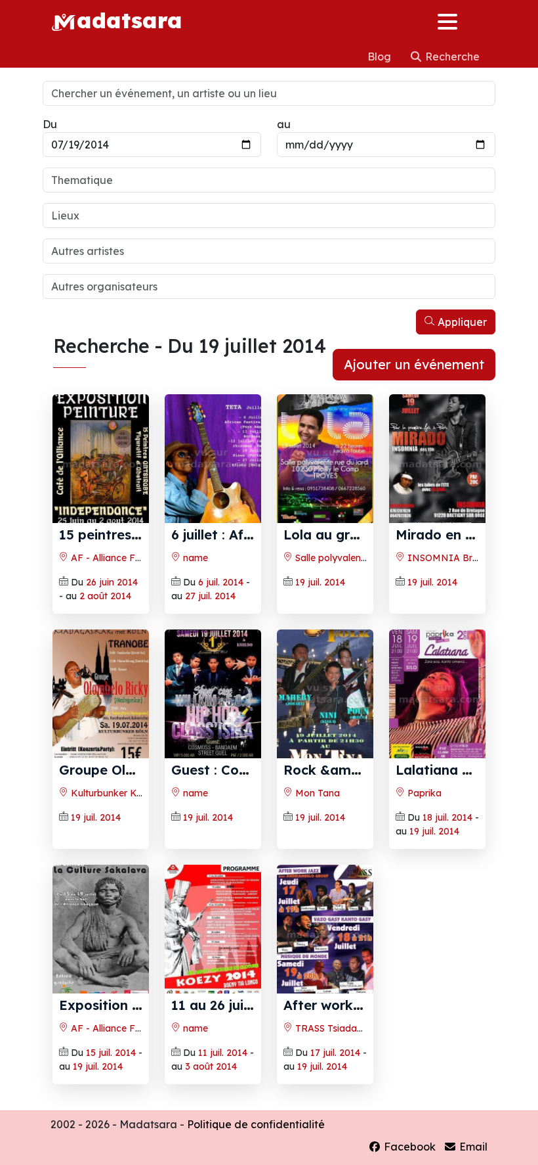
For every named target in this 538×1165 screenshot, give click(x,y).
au (284, 124)
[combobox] (269, 180)
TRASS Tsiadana (330, 1028)
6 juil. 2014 (220, 582)
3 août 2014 (211, 1066)
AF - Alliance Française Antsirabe (142, 558)
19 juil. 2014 (320, 582)
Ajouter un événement (414, 364)
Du (50, 124)
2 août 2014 (105, 596)
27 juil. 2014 (210, 596)
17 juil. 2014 (335, 1053)
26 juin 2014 (112, 582)
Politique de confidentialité (256, 1124)
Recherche (451, 56)
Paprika (423, 793)
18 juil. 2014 (447, 817)
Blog (380, 56)
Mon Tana (316, 793)
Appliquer (461, 322)
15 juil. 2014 (111, 1053)
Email (472, 1146)
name (194, 558)
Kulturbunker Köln (109, 793)
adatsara (129, 20)
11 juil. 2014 (222, 1053)
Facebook (408, 1146)
